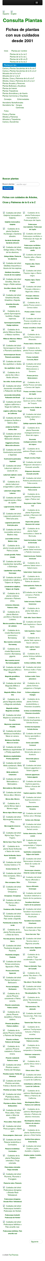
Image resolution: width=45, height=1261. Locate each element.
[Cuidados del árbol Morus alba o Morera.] (12, 793)
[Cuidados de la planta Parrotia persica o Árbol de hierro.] (12, 932)
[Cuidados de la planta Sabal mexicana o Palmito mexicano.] (32, 549)
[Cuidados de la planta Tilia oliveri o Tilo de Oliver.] (32, 975)
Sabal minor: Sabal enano (33, 572)
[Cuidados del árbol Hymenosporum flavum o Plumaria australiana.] (12, 347)
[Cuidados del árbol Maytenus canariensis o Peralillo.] (12, 717)
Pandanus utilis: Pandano (13, 909)
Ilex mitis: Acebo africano (13, 381)
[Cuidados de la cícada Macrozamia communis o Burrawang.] (12, 633)
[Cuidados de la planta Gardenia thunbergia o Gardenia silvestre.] (12, 232)
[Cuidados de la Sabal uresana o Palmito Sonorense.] (32, 595)
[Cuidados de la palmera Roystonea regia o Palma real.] (32, 496)
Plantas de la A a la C (18, 54)
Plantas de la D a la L (18, 56)
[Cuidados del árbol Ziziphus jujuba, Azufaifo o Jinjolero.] (32, 1148)
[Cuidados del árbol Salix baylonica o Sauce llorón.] (32, 624)
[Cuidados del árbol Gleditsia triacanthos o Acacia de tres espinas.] (12, 265)
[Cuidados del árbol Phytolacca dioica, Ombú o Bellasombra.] (12, 1096)
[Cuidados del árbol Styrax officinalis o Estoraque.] (32, 880)
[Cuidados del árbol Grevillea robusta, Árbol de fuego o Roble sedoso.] (12, 281)
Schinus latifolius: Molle (32, 663)
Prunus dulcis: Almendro (32, 344)
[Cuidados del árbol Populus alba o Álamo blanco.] (32, 257)
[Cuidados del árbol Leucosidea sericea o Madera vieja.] (12, 531)
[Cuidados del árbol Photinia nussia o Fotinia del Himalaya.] (12, 1067)
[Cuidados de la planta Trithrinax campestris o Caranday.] (32, 1048)
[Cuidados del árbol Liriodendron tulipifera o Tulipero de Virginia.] (12, 579)
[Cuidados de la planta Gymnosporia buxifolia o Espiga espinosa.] (12, 314)
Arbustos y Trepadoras (11, 119)
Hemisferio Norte (9, 102)
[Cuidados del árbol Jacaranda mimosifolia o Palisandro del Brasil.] (12, 388)
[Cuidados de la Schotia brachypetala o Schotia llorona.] (32, 720)
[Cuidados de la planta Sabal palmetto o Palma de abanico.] (32, 579)
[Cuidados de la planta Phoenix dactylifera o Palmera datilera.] (12, 1015)
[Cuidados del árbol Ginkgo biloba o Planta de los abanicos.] (12, 249)
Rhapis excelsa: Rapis (32, 458)
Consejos (7, 99)
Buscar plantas (8, 184)
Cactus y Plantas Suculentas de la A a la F (19, 68)
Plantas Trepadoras (10, 91)
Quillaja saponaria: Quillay (32, 423)
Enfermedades (23, 99)
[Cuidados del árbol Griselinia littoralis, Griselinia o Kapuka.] (12, 297)
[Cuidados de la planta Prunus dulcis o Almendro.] (32, 337)
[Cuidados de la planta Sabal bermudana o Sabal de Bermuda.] (32, 532)
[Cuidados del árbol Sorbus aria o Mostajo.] (32, 814)
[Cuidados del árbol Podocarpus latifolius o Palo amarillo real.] (12, 1224)
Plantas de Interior (9, 88)
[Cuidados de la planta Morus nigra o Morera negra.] (12, 805)
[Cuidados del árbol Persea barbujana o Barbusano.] (12, 979)
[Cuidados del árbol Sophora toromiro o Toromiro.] (32, 800)
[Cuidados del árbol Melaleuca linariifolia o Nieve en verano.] (12, 733)
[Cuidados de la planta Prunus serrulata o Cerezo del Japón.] (32, 385)
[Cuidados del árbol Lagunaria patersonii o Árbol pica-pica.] (12, 516)
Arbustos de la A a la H (11, 73)
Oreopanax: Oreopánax (12, 896)
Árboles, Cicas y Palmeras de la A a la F (18, 78)
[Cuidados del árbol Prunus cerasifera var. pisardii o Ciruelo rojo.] (32, 321)
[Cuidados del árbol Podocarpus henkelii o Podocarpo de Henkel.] (12, 1208)
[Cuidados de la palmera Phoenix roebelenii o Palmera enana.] (12, 1050)
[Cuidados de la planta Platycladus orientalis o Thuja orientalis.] (12, 1159)
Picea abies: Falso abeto (12, 1122)
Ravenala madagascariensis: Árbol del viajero (33, 442)
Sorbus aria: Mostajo (32, 820)
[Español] (6, 12)
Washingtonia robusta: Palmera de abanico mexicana (32, 1123)
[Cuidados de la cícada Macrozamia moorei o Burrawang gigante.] (12, 652)
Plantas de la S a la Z (18, 61)
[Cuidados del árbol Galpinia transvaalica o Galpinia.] (12, 215)
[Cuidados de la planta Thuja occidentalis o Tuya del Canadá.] (32, 958)
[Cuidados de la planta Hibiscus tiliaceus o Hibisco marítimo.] (12, 331)
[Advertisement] (22, 152)
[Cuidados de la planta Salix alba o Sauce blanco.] (32, 611)
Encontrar (8, 188)
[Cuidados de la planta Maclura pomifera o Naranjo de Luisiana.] (12, 615)
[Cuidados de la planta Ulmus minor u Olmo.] (32, 1064)
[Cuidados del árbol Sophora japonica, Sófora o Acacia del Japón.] (32, 785)
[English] (14, 12)
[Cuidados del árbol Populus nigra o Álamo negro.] (32, 273)
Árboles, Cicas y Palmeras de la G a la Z (18, 81)
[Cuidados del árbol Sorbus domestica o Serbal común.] (32, 827)
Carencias (20, 107)
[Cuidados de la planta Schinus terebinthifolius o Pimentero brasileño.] (32, 703)
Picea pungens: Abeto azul (12, 1135)
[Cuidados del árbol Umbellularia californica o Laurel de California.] (32, 1077)
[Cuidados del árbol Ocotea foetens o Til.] (12, 863)
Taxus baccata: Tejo (33, 934)
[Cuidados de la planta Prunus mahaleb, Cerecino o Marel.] (32, 350)
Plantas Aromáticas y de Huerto (15, 93)
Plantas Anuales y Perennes (13, 83)
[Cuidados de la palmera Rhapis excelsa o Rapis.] (32, 451)
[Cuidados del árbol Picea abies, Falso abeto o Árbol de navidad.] (12, 1113)
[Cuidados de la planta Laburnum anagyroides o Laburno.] (12, 484)
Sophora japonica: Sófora (33, 793)
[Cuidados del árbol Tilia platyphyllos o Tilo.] (32, 988)
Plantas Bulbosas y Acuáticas (14, 86)
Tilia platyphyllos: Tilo (32, 993)
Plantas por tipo (10, 65)
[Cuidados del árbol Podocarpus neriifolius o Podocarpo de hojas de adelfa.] (32, 237)
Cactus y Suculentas (10, 121)
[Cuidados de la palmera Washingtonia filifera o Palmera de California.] (32, 1094)
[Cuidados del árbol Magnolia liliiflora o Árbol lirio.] (12, 685)
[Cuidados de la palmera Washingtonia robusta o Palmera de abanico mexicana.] (32, 1113)
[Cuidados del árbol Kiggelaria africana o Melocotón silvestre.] (12, 436)
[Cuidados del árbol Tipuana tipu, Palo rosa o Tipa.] (32, 1016)
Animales (19, 102)
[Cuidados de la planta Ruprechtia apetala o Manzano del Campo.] (32, 514)
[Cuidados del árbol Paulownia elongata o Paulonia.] (12, 947)
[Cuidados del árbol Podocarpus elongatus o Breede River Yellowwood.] (12, 1191)
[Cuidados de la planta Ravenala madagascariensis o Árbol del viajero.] (32, 431)
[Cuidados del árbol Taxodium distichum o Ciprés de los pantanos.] (32, 895)
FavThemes (13, 1255)
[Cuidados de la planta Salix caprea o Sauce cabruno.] (32, 640)
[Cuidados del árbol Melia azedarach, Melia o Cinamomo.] (12, 765)
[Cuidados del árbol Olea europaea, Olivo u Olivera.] (12, 875)
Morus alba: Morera (13, 799)
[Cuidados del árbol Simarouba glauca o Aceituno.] (32, 752)
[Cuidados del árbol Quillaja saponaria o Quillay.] (32, 417)
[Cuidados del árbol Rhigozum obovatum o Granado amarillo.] (32, 465)
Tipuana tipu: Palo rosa (32, 1022)
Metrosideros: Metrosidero (12, 788)
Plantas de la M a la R (18, 59)
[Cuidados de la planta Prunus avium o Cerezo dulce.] (32, 305)
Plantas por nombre (19, 51)
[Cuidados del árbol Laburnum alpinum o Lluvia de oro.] (12, 468)
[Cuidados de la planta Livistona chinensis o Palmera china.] (12, 597)
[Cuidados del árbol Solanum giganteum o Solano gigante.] (32, 768)
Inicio (6, 51)
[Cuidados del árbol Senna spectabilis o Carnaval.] (32, 736)
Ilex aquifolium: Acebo (12, 368)
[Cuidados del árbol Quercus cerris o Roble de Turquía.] (32, 401)
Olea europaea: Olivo (12, 882)
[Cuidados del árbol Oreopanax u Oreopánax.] (12, 889)
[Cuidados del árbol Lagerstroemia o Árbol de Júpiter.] (12, 500)
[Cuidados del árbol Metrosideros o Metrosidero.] (12, 781)
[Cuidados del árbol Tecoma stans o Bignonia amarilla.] (32, 941)
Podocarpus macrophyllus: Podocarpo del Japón (32, 227)
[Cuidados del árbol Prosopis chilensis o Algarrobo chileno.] (32, 289)
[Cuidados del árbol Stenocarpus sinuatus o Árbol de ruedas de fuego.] (32, 862)
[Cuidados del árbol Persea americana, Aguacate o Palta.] (12, 963)
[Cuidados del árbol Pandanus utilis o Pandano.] (12, 902)
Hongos (19, 105)
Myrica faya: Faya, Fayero (12, 842)
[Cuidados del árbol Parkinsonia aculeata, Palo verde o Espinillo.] (12, 916)
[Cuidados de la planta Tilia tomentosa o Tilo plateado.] (32, 1000)
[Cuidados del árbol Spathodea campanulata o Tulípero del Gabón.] (32, 844)
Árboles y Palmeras (10, 116)
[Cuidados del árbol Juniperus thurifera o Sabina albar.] (12, 420)
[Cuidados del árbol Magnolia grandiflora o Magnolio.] (12, 669)
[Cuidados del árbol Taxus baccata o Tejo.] (32, 929)
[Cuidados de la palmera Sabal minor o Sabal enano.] (32, 565)
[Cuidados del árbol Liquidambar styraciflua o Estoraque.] (12, 563)
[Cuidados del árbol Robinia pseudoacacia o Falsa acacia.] (32, 480)
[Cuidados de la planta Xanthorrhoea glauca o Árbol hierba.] (32, 1132)
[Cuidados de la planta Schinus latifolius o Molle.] (32, 656)
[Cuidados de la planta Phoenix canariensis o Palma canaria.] (12, 997)
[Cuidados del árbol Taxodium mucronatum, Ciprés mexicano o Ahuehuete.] (32, 913)
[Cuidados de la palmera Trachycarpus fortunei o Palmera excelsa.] (32, 1030)
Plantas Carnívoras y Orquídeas (15, 96)
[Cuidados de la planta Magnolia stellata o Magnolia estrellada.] (12, 701)
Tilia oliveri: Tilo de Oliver (32, 982)
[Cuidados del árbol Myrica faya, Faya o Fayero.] (12, 835)
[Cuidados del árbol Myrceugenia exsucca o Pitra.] (12, 819)
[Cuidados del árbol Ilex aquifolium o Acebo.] (12, 362)
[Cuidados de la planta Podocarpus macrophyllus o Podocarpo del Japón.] (32, 216)
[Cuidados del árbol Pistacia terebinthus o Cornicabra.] (12, 1142)
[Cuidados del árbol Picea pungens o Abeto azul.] (12, 1128)
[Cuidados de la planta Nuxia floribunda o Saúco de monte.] (12, 848)
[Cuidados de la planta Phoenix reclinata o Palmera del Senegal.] (12, 1032)
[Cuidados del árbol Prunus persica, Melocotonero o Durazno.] (32, 367)
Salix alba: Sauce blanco (32, 617)
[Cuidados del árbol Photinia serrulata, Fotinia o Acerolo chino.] (12, 1083)
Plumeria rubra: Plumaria (13, 1183)
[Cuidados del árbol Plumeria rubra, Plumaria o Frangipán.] (12, 1176)
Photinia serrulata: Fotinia (12, 1090)
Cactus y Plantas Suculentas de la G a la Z (19, 71)
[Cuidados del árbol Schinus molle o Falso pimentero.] (32, 670)
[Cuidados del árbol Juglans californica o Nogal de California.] (12, 404)
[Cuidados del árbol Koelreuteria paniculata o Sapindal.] (12, 452)
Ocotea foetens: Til (12, 869)
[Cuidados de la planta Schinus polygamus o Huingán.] (32, 685)
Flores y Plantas (8, 114)
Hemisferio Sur (8, 105)
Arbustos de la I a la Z (11, 76)
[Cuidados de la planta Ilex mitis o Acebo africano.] (12, 374)
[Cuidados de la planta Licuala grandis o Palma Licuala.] (12, 547)
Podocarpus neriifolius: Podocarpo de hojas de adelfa (32, 248)
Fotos (6, 111)
